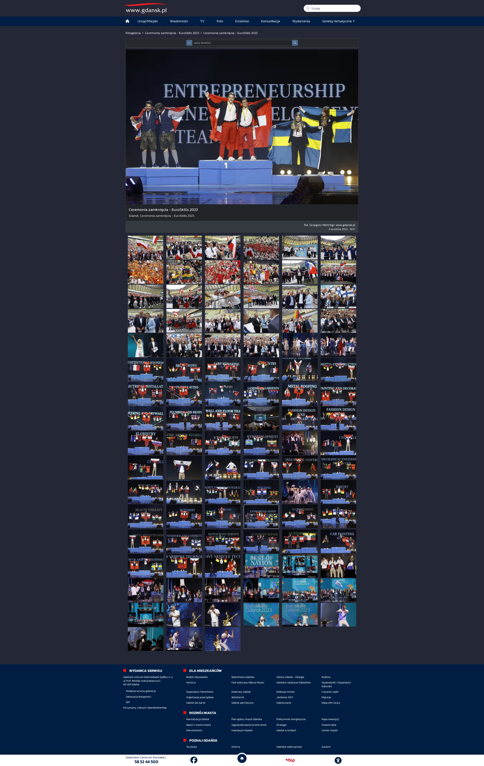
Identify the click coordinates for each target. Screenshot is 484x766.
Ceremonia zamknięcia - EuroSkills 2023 (172, 33)
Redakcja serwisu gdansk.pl (141, 691)
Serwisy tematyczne (337, 21)
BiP (128, 702)
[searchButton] (295, 43)
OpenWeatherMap (157, 707)
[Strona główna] (127, 21)
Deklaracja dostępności (138, 697)
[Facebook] (193, 760)
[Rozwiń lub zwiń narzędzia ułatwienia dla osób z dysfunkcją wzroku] (338, 760)
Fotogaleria (133, 33)
